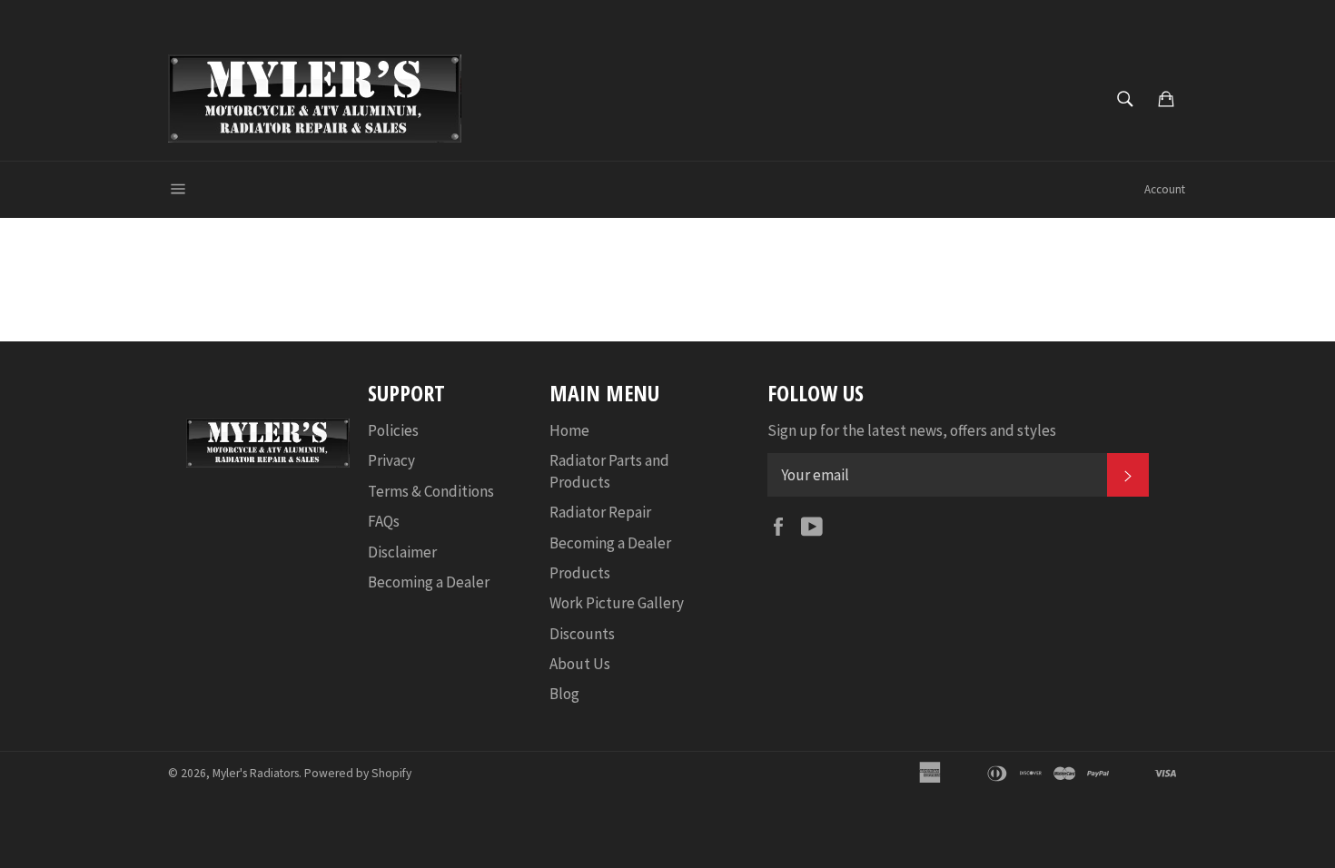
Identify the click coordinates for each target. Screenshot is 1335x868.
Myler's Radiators (256, 773)
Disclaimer (402, 552)
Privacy (391, 460)
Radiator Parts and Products (609, 470)
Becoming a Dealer (429, 582)
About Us (579, 664)
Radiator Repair (600, 512)
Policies (393, 430)
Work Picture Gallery (616, 603)
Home (569, 430)
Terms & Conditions (431, 491)
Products (579, 573)
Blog (564, 694)
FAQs (384, 521)
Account (1164, 189)
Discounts (582, 634)
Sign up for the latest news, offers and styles (911, 430)
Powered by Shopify (357, 773)
